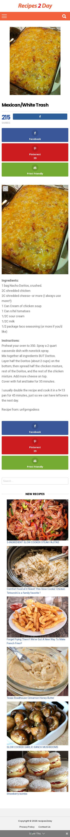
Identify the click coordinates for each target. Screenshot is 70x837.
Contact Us (44, 827)
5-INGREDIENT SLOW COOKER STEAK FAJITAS (33, 542)
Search (64, 16)
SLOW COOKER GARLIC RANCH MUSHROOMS (32, 747)
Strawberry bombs (17, 793)
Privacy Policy (27, 827)
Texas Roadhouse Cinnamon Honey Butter (30, 697)
